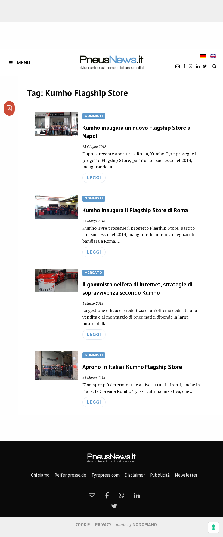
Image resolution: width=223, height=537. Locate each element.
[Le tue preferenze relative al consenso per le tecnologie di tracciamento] (213, 527)
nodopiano (144, 524)
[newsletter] (177, 66)
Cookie (83, 524)
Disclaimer (135, 475)
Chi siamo (40, 475)
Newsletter (186, 475)
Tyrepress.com (105, 475)
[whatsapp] (191, 66)
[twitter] (205, 66)
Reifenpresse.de (70, 475)
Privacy (103, 524)
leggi (94, 177)
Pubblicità (160, 475)
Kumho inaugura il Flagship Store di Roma (135, 210)
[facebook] (184, 66)
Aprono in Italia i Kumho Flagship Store (132, 367)
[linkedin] (198, 66)
